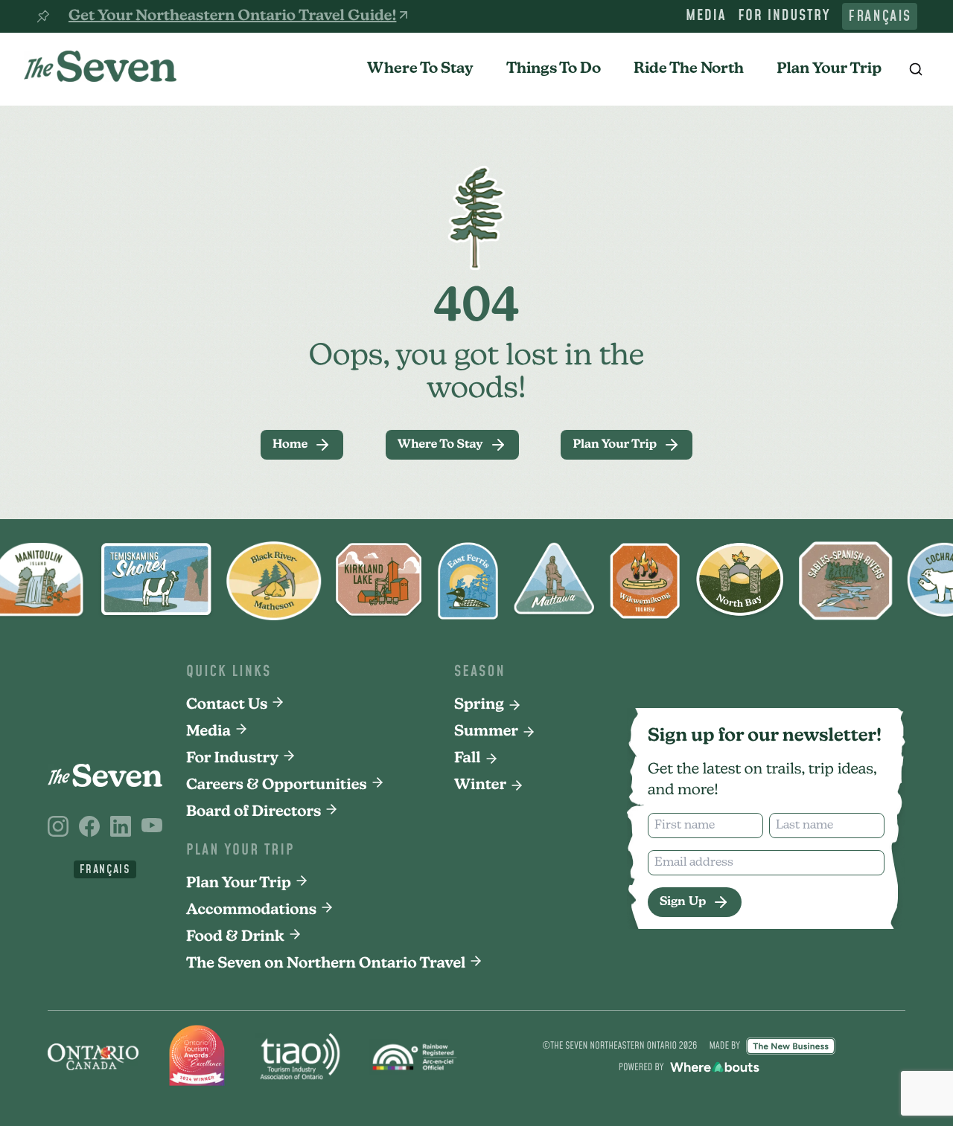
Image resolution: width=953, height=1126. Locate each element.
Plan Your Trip (829, 69)
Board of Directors (253, 812)
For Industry (784, 16)
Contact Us (226, 705)
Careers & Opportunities (276, 785)
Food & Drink (235, 937)
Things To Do (553, 69)
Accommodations (251, 910)
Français (879, 16)
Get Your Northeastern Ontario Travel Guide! (232, 16)
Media (706, 16)
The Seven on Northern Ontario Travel (325, 963)
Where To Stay (420, 69)
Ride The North (689, 69)
